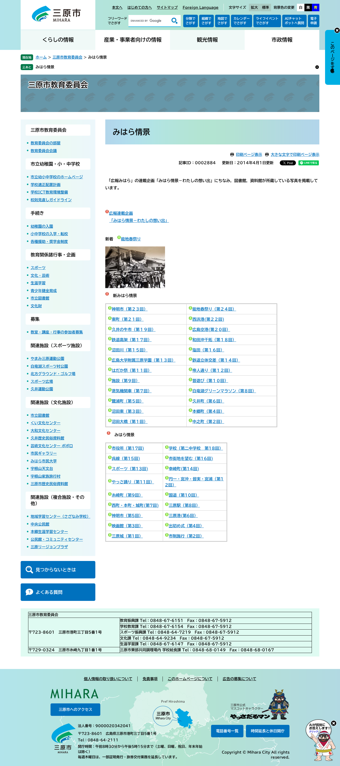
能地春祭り (131, 239)
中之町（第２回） (208, 422)
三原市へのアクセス (75, 709)
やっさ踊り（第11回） (133, 482)
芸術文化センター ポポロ (52, 446)
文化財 (36, 306)
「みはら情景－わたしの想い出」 (139, 220)
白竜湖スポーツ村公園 (49, 366)
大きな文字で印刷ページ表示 (295, 154)
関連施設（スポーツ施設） (57, 345)
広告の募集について (239, 679)
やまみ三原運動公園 (47, 358)
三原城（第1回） (127, 536)
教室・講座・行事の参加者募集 (57, 332)
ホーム (41, 57)
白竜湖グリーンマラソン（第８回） (224, 391)
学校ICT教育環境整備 (49, 192)
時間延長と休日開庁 (267, 731)
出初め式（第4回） (186, 526)
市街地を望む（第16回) (191, 458)
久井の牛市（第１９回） (134, 329)
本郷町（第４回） (208, 411)
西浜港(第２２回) (208, 319)
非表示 (337, 30)
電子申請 (313, 21)
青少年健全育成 (44, 291)
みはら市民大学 (44, 461)
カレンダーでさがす (241, 21)
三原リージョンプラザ (49, 547)
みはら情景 (45, 67)
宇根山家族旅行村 (45, 476)
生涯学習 (38, 283)
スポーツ (38, 268)
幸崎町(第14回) (184, 469)
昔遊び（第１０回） (210, 381)
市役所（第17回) (128, 448)
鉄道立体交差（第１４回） (216, 360)
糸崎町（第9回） (127, 495)
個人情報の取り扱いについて (108, 679)
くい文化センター (45, 423)
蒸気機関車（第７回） (132, 391)
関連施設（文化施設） (53, 402)
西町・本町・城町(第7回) (135, 505)
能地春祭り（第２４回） (214, 309)
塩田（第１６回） (208, 350)
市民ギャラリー (44, 453)
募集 (35, 319)
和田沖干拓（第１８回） (214, 340)
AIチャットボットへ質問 (294, 21)
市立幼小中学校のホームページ (57, 177)
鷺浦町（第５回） (128, 401)
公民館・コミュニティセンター (57, 539)
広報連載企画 (121, 213)
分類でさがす (190, 21)
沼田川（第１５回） (130, 350)
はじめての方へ (139, 7)
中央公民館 (40, 524)
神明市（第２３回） (130, 309)
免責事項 (150, 679)
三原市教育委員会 (67, 57)
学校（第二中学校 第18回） (196, 448)
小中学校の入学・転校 (49, 234)
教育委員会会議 (44, 151)
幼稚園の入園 (42, 226)
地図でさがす (222, 21)
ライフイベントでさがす (267, 21)
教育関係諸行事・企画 (53, 254)
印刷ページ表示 (249, 154)
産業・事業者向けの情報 (133, 39)
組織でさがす (206, 21)
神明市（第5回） (127, 516)
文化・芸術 (40, 275)
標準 (265, 7)
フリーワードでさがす (117, 21)
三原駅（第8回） (184, 505)
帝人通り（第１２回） (212, 370)
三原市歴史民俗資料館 (49, 484)
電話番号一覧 (227, 731)
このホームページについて (190, 679)
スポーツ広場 (42, 381)
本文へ (117, 7)
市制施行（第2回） (186, 536)
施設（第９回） (126, 381)
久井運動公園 (42, 389)
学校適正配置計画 (45, 185)
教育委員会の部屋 (45, 143)
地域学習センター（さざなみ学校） (60, 516)
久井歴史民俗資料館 (47, 438)
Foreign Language (201, 7)
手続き (37, 213)
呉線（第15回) (126, 458)
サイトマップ (167, 7)
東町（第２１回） (128, 319)
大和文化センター (45, 431)
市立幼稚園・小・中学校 (55, 164)
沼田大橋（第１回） (130, 422)
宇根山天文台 (42, 468)
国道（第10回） (184, 495)
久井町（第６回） (208, 401)
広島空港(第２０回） (211, 329)
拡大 (254, 7)
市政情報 (282, 39)
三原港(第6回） (183, 516)
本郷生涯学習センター (49, 532)
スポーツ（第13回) (130, 469)
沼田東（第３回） (128, 411)
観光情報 (207, 39)
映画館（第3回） (127, 526)
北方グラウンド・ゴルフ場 (53, 374)
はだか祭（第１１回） (132, 370)
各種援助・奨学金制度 (49, 241)
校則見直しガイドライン (51, 200)
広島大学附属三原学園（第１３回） (143, 360)
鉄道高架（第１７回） (132, 340)
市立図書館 (40, 298)
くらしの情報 (58, 39)
